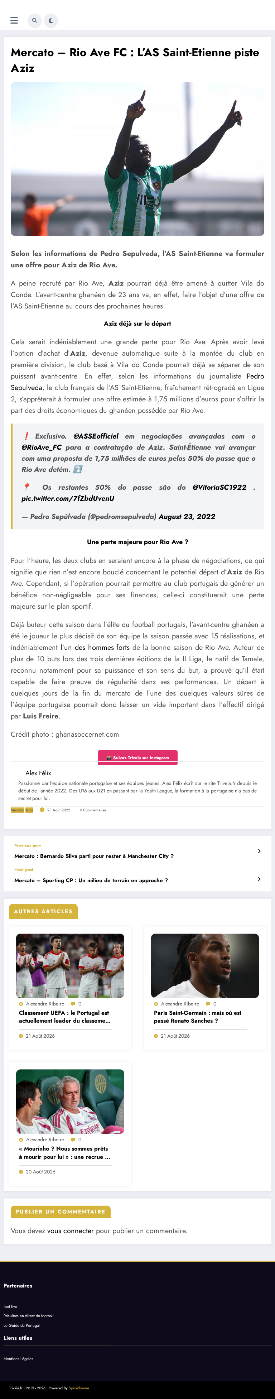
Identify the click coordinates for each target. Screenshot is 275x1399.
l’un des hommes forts (95, 647)
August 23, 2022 (187, 516)
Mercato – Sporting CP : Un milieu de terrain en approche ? (91, 880)
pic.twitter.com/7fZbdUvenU (67, 498)
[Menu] (14, 20)
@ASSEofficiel (95, 436)
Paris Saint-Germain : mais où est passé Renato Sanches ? (197, 1017)
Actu (29, 810)
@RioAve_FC (41, 447)
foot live (10, 1306)
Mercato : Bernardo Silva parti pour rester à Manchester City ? (94, 856)
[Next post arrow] (259, 879)
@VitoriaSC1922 (219, 487)
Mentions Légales (18, 1358)
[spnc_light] (51, 21)
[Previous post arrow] (259, 851)
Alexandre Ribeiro (45, 1003)
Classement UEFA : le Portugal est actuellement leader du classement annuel (64, 1017)
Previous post (27, 845)
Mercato (17, 810)
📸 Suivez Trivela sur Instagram (137, 758)
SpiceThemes (79, 1388)
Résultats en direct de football (29, 1316)
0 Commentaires (93, 810)
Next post (23, 869)
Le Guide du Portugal (22, 1325)
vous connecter (70, 1231)
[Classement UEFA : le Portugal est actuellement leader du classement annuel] (70, 966)
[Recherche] (35, 20)
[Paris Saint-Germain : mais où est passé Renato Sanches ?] (205, 966)
